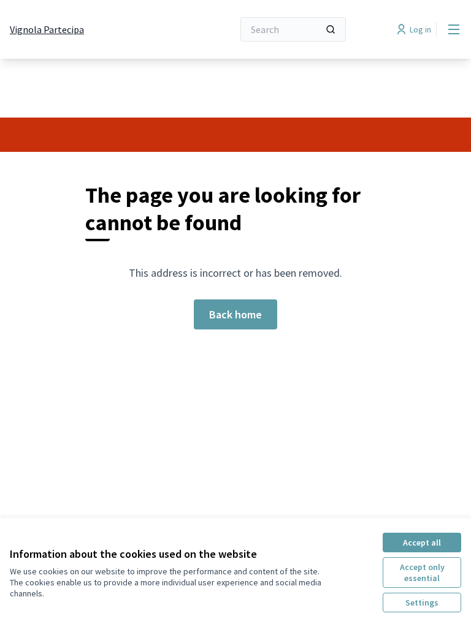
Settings (421, 602)
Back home (235, 314)
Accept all (422, 542)
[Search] (330, 29)
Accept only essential (422, 572)
